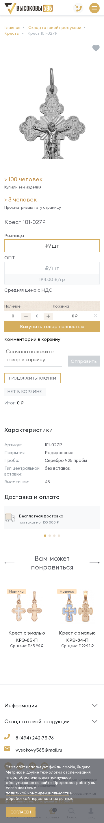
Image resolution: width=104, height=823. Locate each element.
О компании (16, 729)
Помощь (62, 714)
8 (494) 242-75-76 (35, 738)
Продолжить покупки (32, 378)
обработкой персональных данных (39, 798)
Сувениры (64, 730)
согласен (20, 812)
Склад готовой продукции (20, 709)
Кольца (11, 730)
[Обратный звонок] (78, 8)
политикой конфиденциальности (37, 793)
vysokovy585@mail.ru (39, 750)
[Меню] (94, 8)
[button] (9, 562)
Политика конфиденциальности (72, 726)
